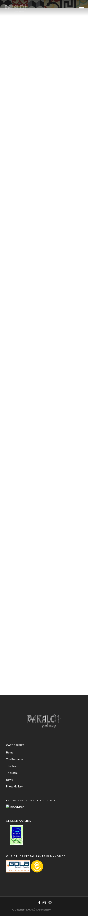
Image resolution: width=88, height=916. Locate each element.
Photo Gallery (14, 786)
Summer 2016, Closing (22, 38)
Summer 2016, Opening (23, 128)
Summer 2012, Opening (23, 585)
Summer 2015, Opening (23, 310)
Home (9, 752)
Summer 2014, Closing (22, 346)
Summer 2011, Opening (23, 657)
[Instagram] (44, 903)
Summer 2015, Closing (22, 218)
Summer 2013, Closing (22, 477)
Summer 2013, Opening (23, 513)
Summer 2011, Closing (22, 621)
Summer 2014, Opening (23, 387)
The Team (12, 766)
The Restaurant (15, 759)
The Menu (12, 772)
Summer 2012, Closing (22, 549)
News (31, 44)
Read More (47, 44)
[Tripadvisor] (49, 903)
